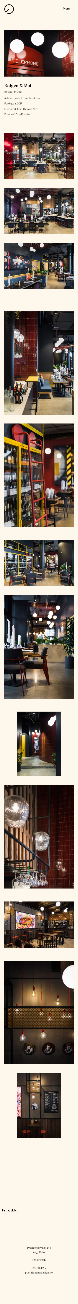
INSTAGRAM (39, 1268)
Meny (66, 8)
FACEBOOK (39, 1260)
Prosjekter (10, 1210)
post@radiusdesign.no (39, 1272)
